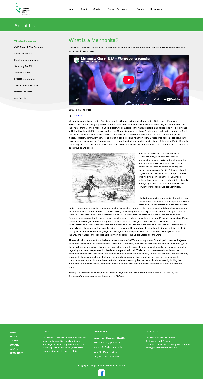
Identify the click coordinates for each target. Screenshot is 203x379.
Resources (156, 9)
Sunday (97, 9)
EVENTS (14, 349)
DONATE (14, 345)
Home (71, 9)
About (83, 9)
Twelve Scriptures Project (27, 85)
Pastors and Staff (23, 91)
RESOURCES (16, 353)
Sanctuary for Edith (24, 66)
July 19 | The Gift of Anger (107, 356)
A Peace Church (22, 72)
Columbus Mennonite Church (160, 337)
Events (140, 9)
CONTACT (152, 331)
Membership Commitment (27, 60)
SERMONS (100, 331)
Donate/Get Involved (119, 9)
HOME (13, 332)
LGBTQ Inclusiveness (25, 79)
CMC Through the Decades (28, 47)
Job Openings (21, 98)
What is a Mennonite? (25, 41)
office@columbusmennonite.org (161, 347)
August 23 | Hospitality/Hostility (109, 338)
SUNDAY (14, 340)
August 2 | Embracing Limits (108, 347)
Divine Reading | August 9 (107, 342)
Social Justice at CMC (25, 53)
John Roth (77, 115)
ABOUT (13, 336)
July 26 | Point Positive (105, 352)
